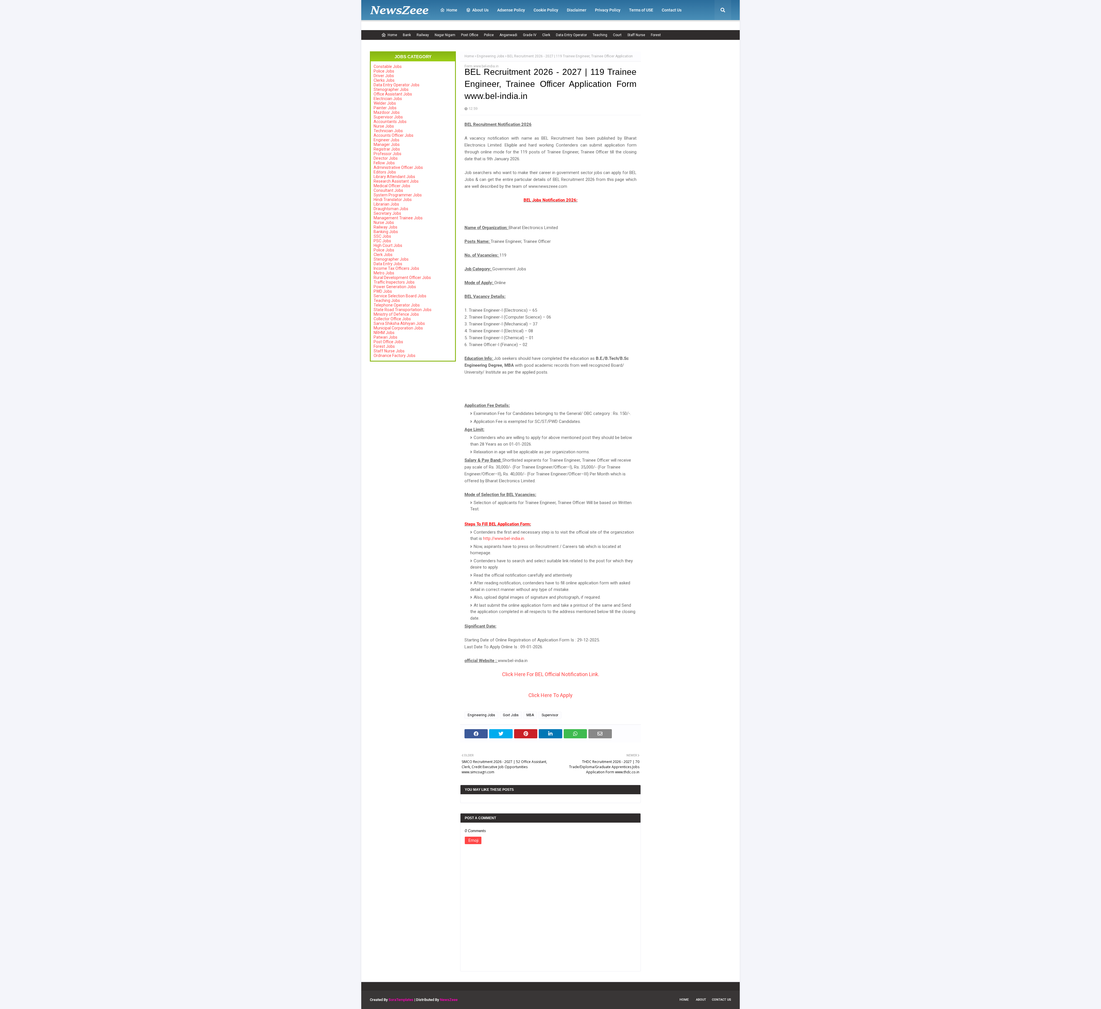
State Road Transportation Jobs (403, 309)
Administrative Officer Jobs (398, 167)
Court (617, 35)
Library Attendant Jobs (394, 176)
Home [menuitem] (451, 10)
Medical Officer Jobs (392, 186)
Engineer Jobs (386, 140)
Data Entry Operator (571, 35)
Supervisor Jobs (388, 117)
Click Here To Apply (550, 695)
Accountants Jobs (390, 121)
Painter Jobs (385, 108)
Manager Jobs (387, 144)
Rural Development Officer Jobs (402, 277)
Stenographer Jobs (391, 89)
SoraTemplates (401, 1000)
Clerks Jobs (384, 80)
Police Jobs (384, 71)
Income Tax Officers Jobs (396, 268)
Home (392, 35)
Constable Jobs (388, 66)
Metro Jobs (384, 273)
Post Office (469, 35)
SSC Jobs (382, 236)
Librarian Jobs (386, 204)
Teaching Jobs (387, 300)
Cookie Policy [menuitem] (546, 10)
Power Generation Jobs (395, 286)
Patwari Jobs (385, 337)
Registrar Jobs (387, 149)
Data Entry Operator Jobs (396, 85)
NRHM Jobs (384, 332)
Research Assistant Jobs (396, 181)
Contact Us (721, 1000)
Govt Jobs (511, 715)
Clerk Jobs (383, 254)
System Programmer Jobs (398, 195)
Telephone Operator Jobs (397, 305)
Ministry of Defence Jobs (396, 314)
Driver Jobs (384, 75)
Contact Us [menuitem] (672, 10)
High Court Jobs (388, 245)
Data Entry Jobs (388, 263)
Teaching (600, 35)
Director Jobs (386, 158)
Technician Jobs (388, 130)
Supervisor (550, 715)
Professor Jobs (387, 153)
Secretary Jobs (387, 213)
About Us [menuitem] (480, 10)
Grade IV (529, 35)
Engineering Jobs (490, 56)
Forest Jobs (384, 346)
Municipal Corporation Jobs (398, 328)
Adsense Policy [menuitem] (511, 10)
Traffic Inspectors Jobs (394, 282)
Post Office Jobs (388, 341)
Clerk (546, 35)
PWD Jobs (383, 291)
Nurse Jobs (384, 126)
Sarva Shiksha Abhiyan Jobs (399, 323)
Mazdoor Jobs (387, 112)
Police (489, 35)
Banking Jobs (386, 231)
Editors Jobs (385, 172)
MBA (530, 715)
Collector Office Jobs (392, 319)
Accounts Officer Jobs (393, 135)
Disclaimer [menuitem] (576, 10)
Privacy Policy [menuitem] (607, 10)
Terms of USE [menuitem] (641, 10)
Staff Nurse (636, 35)
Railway (423, 35)
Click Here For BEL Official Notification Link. (550, 674)
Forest (656, 35)
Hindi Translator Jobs (393, 199)
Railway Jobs (385, 227)
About (701, 1000)
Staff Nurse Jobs (389, 351)
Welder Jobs (385, 103)
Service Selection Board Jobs (400, 296)
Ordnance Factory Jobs (394, 355)
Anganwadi (508, 35)
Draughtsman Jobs (391, 208)
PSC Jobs (382, 241)
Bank (407, 35)
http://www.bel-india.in (503, 538)
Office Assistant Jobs (393, 94)
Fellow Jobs (384, 163)
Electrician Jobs (388, 98)
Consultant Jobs (388, 190)
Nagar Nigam (445, 35)
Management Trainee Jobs (398, 218)
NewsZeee (449, 1000)
